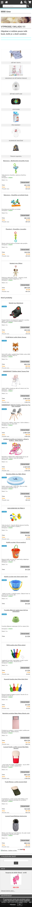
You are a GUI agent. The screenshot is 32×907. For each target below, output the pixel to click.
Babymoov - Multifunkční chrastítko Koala (16, 160)
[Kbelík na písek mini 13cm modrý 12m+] (15, 586)
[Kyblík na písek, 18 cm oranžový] (15, 551)
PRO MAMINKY (16, 125)
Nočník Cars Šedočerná (16, 303)
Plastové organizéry (16, 156)
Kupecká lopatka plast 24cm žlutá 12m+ (16, 679)
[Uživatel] (21, 2)
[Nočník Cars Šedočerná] (15, 312)
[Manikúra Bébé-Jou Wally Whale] (16, 480)
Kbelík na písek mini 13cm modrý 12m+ (16, 576)
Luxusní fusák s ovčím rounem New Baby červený (16, 747)
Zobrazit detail (25, 182)
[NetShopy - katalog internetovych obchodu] (13, 850)
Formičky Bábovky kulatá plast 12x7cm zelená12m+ (16, 610)
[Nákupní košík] (29, 2)
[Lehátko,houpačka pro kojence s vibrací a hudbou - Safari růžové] (15, 449)
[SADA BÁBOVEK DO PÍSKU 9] (16, 517)
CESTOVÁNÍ (16, 109)
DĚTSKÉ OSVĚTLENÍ (16, 94)
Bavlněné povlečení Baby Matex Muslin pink (15, 713)
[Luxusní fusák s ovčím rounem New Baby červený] (15, 757)
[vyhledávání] (25, 2)
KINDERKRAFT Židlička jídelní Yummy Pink (16, 371)
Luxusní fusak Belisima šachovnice (16, 816)
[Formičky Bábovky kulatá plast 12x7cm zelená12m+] (16, 619)
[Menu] (2, 2)
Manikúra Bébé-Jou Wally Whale (16, 474)
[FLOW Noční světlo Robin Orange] (15, 346)
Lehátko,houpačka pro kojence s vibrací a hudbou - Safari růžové (16, 439)
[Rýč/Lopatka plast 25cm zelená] (16, 653)
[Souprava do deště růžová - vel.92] (16, 879)
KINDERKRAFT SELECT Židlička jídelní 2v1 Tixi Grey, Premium (16, 405)
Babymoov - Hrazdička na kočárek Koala (16, 195)
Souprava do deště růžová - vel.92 (16, 872)
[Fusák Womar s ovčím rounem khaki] (16, 791)
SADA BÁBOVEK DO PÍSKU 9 (16, 508)
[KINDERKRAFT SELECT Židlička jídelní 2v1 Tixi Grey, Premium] (15, 415)
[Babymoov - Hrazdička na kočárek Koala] (15, 202)
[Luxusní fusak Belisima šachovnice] (15, 825)
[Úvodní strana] (6, 2)
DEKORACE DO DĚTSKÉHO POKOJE (16, 78)
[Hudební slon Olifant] (16, 271)
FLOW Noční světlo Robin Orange (16, 337)
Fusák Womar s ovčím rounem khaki (16, 782)
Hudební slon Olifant (16, 263)
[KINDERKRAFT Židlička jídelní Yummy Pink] (15, 380)
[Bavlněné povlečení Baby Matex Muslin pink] (16, 722)
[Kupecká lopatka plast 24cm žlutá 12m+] (16, 688)
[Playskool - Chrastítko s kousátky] (15, 236)
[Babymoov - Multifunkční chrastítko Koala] (15, 168)
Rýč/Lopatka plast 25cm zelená (16, 645)
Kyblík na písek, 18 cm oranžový (16, 542)
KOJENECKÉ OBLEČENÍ (16, 140)
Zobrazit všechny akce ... (8, 890)
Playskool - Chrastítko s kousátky (16, 229)
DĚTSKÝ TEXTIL (16, 62)
